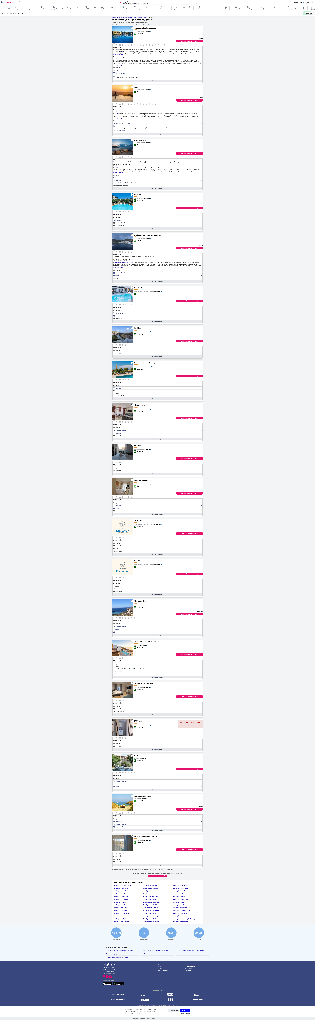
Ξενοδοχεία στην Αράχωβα (180, 888)
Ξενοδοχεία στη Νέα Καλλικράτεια (153, 919)
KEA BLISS (137, 195)
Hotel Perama (144, 954)
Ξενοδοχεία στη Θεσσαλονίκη (122, 885)
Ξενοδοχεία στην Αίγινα (121, 899)
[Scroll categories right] (313, 8)
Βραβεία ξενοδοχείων (164, 970)
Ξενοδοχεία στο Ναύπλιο (180, 885)
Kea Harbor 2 (138, 520)
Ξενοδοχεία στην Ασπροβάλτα (152, 916)
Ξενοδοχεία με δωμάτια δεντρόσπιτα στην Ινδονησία (190, 950)
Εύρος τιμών (8, 13)
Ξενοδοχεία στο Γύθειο (120, 910)
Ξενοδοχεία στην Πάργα (150, 891)
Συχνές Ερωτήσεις (190, 966)
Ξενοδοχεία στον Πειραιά (121, 905)
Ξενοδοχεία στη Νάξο (179, 902)
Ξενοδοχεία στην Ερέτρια (180, 905)
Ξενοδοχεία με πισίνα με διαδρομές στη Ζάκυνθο (154, 950)
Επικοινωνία (188, 968)
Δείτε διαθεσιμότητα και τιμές (189, 41)
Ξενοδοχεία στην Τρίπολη (121, 913)
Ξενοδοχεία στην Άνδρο (120, 907)
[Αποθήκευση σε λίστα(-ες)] (132, 28)
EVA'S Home (138, 721)
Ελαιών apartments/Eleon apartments (148, 363)
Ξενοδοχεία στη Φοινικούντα (151, 910)
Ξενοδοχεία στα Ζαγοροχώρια (181, 910)
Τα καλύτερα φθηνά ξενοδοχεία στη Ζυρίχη (118, 957)
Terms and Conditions (151, 1018)
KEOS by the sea (140, 140)
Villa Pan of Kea (139, 405)
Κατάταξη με (19, 13)
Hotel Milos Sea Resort (182, 954)
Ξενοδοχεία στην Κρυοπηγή (113, 954)
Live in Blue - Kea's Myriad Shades (146, 641)
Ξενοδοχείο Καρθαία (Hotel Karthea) (147, 235)
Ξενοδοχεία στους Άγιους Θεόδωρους (184, 919)
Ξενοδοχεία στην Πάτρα (120, 893)
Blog (186, 964)
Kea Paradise (138, 288)
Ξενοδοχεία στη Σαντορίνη (151, 893)
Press (159, 966)
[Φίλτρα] (2, 13)
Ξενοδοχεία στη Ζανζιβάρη (151, 921)
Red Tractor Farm (140, 756)
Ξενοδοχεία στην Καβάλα (150, 905)
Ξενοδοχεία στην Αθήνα (150, 885)
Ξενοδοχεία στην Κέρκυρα (150, 896)
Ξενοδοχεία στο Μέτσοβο (121, 896)
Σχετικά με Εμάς (162, 964)
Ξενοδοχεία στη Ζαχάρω (121, 919)
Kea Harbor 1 (138, 561)
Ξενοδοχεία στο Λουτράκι (180, 899)
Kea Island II (138, 445)
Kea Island (138, 328)
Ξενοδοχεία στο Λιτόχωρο (150, 907)
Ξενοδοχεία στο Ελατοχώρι (122, 921)
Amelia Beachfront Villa (142, 796)
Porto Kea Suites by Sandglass (145, 28)
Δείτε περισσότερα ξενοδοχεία (157, 876)
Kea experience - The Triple (144, 683)
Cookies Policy (135, 1018)
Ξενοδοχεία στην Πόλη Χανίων (152, 902)
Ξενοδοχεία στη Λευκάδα (150, 888)
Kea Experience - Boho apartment (146, 836)
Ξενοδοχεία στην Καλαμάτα (181, 891)
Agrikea (136, 87)
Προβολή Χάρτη (308, 13)
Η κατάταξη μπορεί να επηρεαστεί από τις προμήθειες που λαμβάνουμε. (130, 24)
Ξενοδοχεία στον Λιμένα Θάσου (182, 916)
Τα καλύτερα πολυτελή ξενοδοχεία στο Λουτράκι (119, 950)
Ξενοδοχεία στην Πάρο (149, 899)
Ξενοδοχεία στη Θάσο (179, 896)
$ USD (296, 2)
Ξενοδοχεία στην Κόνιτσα (121, 916)
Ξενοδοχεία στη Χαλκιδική (180, 893)
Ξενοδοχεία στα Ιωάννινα (121, 888)
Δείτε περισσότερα (157, 80)
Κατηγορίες (161, 968)
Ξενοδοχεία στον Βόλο (120, 891)
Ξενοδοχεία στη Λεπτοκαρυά (181, 907)
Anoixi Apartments (141, 480)
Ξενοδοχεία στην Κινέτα (150, 913)
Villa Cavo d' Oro (140, 601)
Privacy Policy (142, 1018)
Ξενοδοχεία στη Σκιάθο (120, 902)
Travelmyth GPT (189, 970)
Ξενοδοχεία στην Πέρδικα (180, 913)
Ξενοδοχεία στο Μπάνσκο (180, 921)
